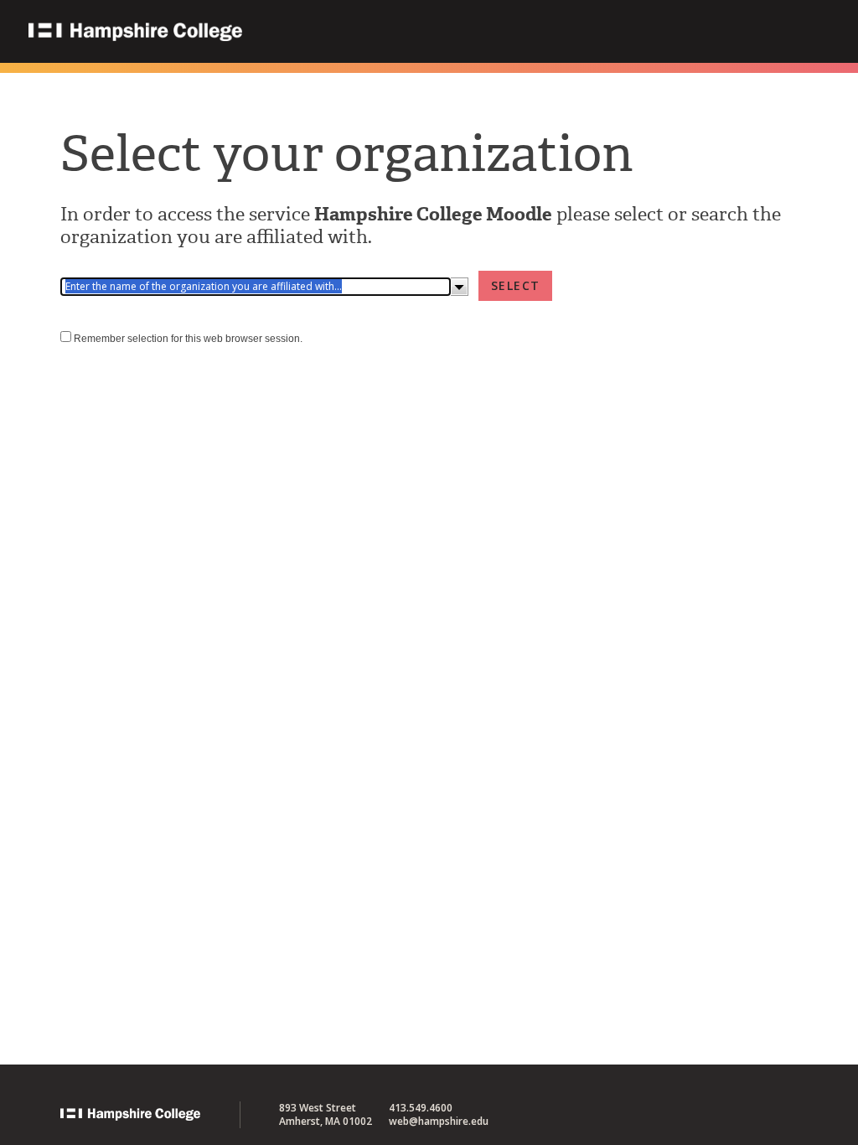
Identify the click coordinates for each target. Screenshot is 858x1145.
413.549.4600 (420, 1108)
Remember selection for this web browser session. (188, 339)
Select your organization (346, 153)
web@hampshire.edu (438, 1121)
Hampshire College (242, 33)
